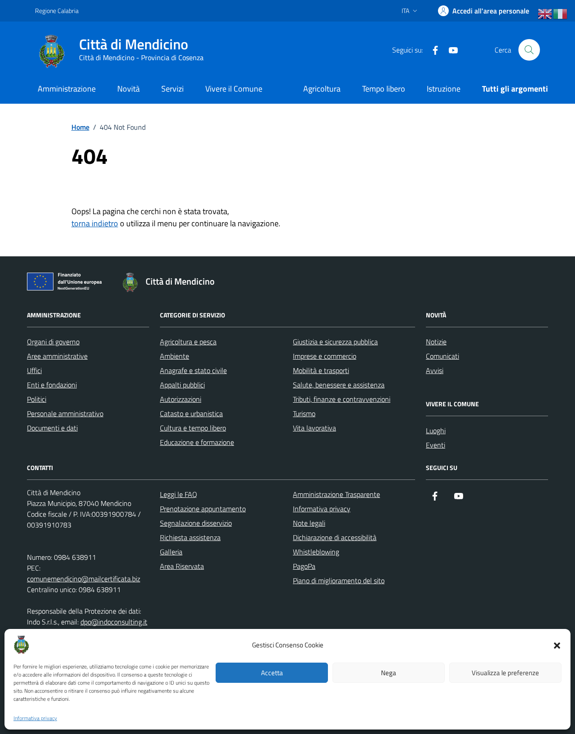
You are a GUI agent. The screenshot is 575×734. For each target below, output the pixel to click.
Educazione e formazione (197, 442)
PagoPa (304, 566)
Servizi (172, 89)
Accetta (272, 673)
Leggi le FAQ (178, 494)
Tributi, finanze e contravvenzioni (341, 399)
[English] (545, 14)
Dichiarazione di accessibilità (334, 537)
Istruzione (443, 89)
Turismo (304, 413)
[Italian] (560, 14)
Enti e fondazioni (52, 384)
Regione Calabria (57, 10)
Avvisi (434, 370)
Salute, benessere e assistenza (339, 384)
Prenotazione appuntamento (203, 508)
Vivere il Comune (233, 89)
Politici (36, 399)
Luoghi (436, 430)
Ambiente (174, 356)
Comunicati (442, 356)
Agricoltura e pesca (188, 341)
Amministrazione (67, 89)
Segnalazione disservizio (196, 523)
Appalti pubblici (182, 384)
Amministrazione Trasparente (336, 494)
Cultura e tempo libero (193, 427)
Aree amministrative (57, 356)
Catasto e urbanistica (191, 413)
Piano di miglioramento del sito (339, 580)
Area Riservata (182, 566)
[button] (557, 644)
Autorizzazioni (180, 399)
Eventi (435, 445)
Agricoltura (322, 89)
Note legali (309, 523)
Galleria (171, 551)
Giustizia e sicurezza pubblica (335, 341)
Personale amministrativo (65, 413)
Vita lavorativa (314, 427)
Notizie (436, 341)
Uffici (34, 370)
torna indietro (94, 223)
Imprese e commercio (324, 356)
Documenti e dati (52, 427)
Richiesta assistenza (190, 537)
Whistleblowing (316, 551)
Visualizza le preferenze (505, 673)
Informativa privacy (35, 718)
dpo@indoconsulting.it (113, 621)
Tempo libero (383, 89)
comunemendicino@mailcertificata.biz (83, 578)
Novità (128, 89)
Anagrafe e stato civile (193, 370)
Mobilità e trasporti (321, 370)
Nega (388, 673)
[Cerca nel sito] (529, 50)
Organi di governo (53, 341)
